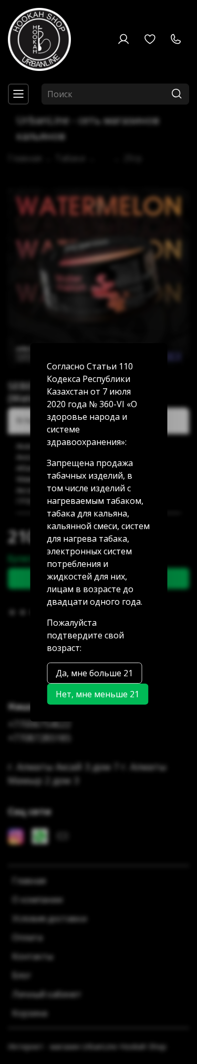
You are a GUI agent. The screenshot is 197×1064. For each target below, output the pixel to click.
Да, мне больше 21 (94, 673)
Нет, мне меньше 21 (97, 694)
